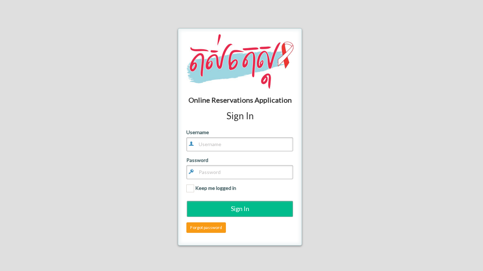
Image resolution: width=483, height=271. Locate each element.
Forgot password (206, 227)
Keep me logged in (215, 188)
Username (197, 132)
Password (197, 160)
